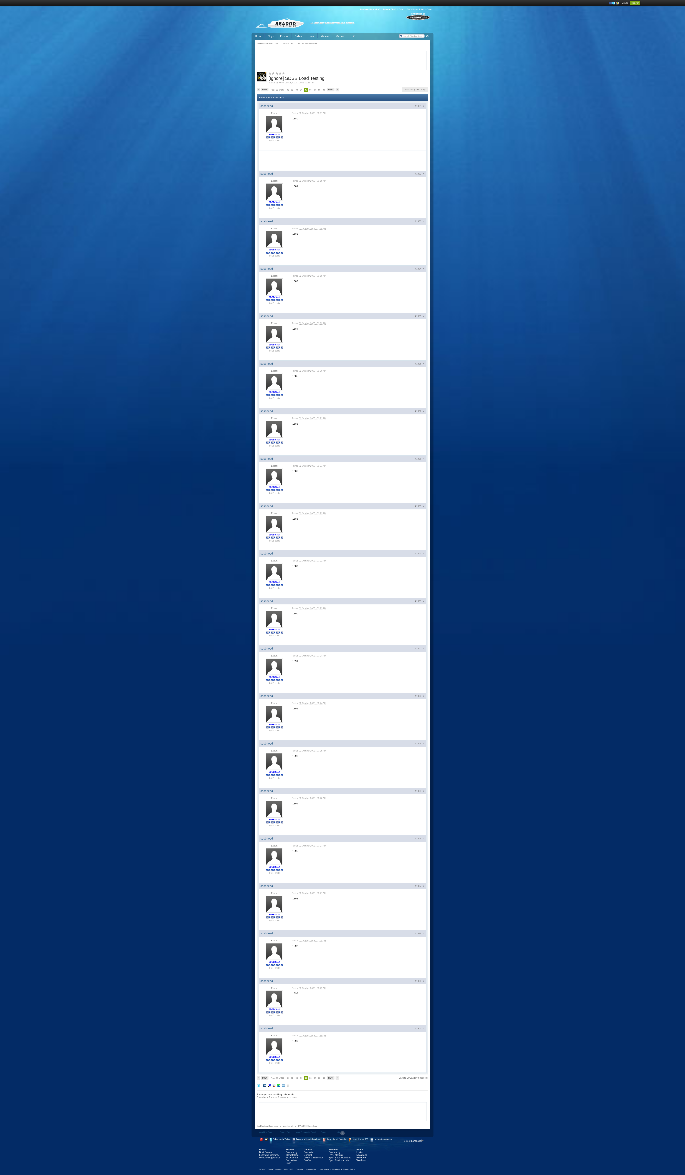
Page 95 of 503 (277, 90)
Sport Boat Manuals (339, 1160)
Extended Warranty (269, 1155)
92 (292, 90)
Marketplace (292, 1155)
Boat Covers (265, 1152)
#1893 (418, 696)
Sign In (625, 3)
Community (292, 1152)
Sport (288, 1163)
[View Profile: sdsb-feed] (274, 124)
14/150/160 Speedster (307, 1126)
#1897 (418, 886)
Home (258, 36)
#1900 (418, 1028)
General (308, 1155)
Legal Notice (324, 1169)
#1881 (418, 106)
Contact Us (326, 1132)
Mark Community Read (306, 1132)
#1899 (418, 981)
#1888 (418, 459)
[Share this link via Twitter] (258, 1085)
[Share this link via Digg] (264, 1085)
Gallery (298, 36)
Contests (308, 1152)
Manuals (325, 36)
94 (301, 90)
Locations (361, 1155)
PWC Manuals (336, 1155)
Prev (264, 90)
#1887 (418, 411)
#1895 (418, 791)
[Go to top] (342, 1133)
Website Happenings (269, 1157)
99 (324, 90)
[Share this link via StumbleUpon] (278, 1085)
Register (635, 3)
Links (311, 36)
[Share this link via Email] (283, 1085)
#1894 (418, 743)
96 (310, 90)
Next (330, 90)
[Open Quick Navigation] (353, 36)
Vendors (340, 36)
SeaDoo (308, 1160)
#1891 (418, 601)
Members (336, 1169)
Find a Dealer (412, 9)
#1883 (418, 221)
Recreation (291, 1160)
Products (361, 1157)
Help (338, 1132)
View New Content (267, 1132)
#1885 (418, 316)
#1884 (418, 269)
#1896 (418, 838)
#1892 (418, 648)
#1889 (418, 506)
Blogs (271, 36)
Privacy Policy (349, 1169)
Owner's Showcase (313, 1157)
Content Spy (285, 1132)
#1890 (418, 553)
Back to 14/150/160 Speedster (413, 1078)
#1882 (418, 174)
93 (297, 90)
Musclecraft (288, 1126)
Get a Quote (426, 9)
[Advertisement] (343, 60)
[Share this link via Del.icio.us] (269, 1085)
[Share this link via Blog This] (287, 1085)
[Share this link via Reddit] (274, 1085)
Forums (284, 36)
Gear (401, 9)
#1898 (418, 933)
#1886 (418, 364)
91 (288, 90)
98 (319, 90)
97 (315, 90)
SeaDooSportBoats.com (267, 1126)
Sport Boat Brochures (340, 1157)
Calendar (299, 1169)
